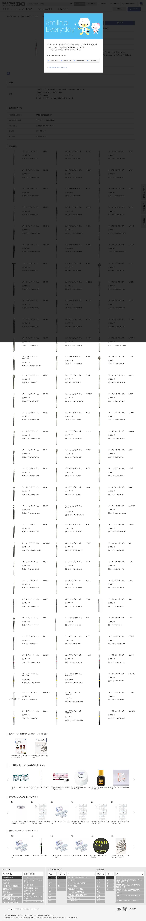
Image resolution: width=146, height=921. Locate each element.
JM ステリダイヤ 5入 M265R (78, 450)
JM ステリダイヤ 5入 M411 (120, 487)
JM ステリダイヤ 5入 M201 (77, 375)
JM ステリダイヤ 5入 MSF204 (121, 674)
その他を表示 (43, 734)
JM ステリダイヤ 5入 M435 (34, 524)
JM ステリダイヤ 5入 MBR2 (77, 599)
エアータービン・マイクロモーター (33, 881)
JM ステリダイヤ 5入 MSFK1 (121, 692)
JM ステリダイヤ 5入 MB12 (77, 580)
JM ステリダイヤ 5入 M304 (34, 469)
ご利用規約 (133, 909)
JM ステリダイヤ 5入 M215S (121, 431)
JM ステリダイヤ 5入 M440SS (35, 543)
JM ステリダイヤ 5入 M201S (35, 394)
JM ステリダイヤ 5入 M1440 (78, 357)
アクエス (119, 893)
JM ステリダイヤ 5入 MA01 (34, 562)
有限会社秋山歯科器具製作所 (77, 895)
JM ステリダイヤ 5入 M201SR (78, 394)
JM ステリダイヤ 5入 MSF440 (35, 692)
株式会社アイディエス (75, 889)
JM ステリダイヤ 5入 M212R (121, 413)
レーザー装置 (28, 885)
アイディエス (72, 886)
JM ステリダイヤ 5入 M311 (77, 469)
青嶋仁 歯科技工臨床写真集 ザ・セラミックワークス (129, 881)
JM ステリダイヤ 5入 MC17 (34, 618)
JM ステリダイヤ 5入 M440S (121, 524)
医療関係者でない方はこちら (58, 67)
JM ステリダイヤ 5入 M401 (77, 487)
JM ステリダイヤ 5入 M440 (77, 524)
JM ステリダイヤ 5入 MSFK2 (35, 711)
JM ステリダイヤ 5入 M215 (77, 431)
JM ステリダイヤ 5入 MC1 (120, 599)
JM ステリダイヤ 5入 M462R (78, 543)
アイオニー (120, 877)
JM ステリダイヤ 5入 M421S (35, 506)
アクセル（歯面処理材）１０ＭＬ (127, 901)
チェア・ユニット (30, 877)
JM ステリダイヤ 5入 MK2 (34, 636)
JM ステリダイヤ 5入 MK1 (77, 618)
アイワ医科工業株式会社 (76, 892)
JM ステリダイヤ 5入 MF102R (35, 655)
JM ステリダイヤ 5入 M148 (120, 357)
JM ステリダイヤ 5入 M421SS (121, 506)
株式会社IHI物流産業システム (78, 877)
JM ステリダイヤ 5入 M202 (120, 394)
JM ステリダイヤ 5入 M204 (34, 413)
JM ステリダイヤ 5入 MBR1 (34, 599)
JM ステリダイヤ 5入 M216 (34, 450)
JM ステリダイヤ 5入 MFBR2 (121, 655)
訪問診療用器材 (29, 894)
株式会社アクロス (74, 898)
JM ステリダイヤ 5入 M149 (34, 375)
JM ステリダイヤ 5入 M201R (121, 375)
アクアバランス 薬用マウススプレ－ (129, 890)
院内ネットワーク (30, 891)
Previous (7, 779)
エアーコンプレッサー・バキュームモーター (33, 903)
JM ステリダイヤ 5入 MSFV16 (121, 711)
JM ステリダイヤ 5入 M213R (35, 431)
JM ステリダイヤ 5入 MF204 (78, 655)
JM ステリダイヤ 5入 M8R (120, 543)
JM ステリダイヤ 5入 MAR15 (35, 580)
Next (134, 779)
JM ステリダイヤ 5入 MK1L (120, 618)
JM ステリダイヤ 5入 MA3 (120, 562)
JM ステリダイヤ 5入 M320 (120, 469)
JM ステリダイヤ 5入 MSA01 (121, 636)
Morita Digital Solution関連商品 (33, 898)
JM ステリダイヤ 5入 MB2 (120, 580)
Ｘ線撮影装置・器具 (31, 888)
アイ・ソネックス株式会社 (77, 883)
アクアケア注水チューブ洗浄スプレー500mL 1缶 (129, 886)
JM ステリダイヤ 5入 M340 (34, 487)
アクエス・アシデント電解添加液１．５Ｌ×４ (129, 897)
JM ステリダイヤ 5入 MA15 (77, 562)
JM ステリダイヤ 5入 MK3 (77, 636)
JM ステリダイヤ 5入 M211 (77, 413)
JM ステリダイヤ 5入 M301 (120, 450)
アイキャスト (72, 880)
